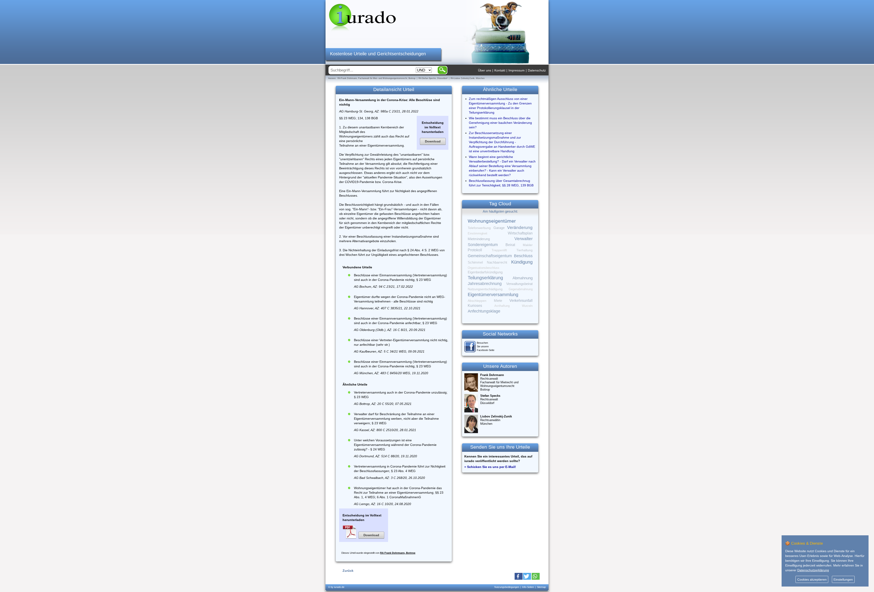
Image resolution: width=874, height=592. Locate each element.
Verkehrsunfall (521, 300)
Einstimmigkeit (477, 233)
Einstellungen (843, 579)
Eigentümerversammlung (493, 294)
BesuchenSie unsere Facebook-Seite (485, 346)
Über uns (484, 70)
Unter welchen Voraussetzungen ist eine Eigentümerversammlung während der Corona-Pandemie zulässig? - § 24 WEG (395, 444)
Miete (498, 300)
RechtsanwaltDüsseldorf (490, 399)
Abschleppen (477, 300)
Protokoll (475, 250)
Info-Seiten (528, 587)
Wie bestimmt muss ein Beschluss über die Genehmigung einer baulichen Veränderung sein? (500, 122)
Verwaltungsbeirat (519, 284)
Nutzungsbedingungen (506, 587)
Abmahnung (523, 278)
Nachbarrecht (497, 262)
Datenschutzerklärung (813, 570)
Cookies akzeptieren (812, 579)
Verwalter (523, 238)
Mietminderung (479, 239)
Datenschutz (537, 70)
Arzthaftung (502, 305)
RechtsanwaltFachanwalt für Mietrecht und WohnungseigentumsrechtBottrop (499, 382)
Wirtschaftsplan (520, 233)
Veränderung (520, 227)
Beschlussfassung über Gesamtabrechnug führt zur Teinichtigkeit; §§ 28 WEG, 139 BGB (501, 183)
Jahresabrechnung (485, 283)
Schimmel (475, 262)
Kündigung (522, 261)
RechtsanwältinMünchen (496, 420)
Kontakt (499, 70)
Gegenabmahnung (521, 289)
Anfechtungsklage (484, 311)
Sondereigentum (483, 244)
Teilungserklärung (485, 277)
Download (433, 141)
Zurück (348, 570)
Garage (499, 228)
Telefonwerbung (479, 228)
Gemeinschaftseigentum (490, 256)
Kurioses (475, 305)
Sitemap (541, 587)
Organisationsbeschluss (483, 267)
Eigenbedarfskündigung (485, 272)
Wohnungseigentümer (492, 221)
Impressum (516, 70)
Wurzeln (527, 305)
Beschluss (523, 255)
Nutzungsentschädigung (485, 289)
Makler (528, 245)
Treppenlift (499, 250)
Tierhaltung (524, 250)
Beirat (510, 245)
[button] (519, 576)
